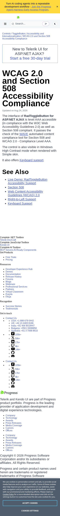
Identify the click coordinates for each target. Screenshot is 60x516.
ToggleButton (18, 33)
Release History (13, 276)
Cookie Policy (8, 494)
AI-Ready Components (25, 250)
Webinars (10, 284)
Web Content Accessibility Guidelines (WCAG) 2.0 (25, 193)
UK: (22, 323)
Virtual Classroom (14, 292)
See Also (15, 171)
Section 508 (16, 187)
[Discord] (13, 356)
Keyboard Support (20, 203)
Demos (9, 271)
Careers (10, 428)
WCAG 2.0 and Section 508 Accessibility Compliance (26, 37)
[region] (30, 497)
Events (9, 294)
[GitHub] (13, 353)
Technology (11, 418)
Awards (9, 420)
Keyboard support (31, 160)
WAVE (23, 134)
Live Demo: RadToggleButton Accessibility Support (27, 181)
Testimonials (12, 308)
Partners (10, 289)
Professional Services (16, 286)
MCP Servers (6, 250)
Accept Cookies (30, 503)
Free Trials (11, 257)
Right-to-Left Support (22, 199)
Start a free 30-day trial (30, 58)
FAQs (8, 297)
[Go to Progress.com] (9, 394)
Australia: (24, 330)
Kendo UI (4, 245)
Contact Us (11, 318)
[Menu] (5, 23)
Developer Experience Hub (19, 269)
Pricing (9, 259)
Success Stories (14, 306)
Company (10, 415)
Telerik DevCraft (8, 240)
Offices (9, 430)
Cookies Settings (30, 510)
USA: (22, 320)
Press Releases (13, 423)
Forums (9, 279)
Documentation (13, 274)
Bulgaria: (24, 328)
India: (23, 325)
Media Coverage (14, 425)
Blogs (8, 281)
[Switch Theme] (55, 24)
